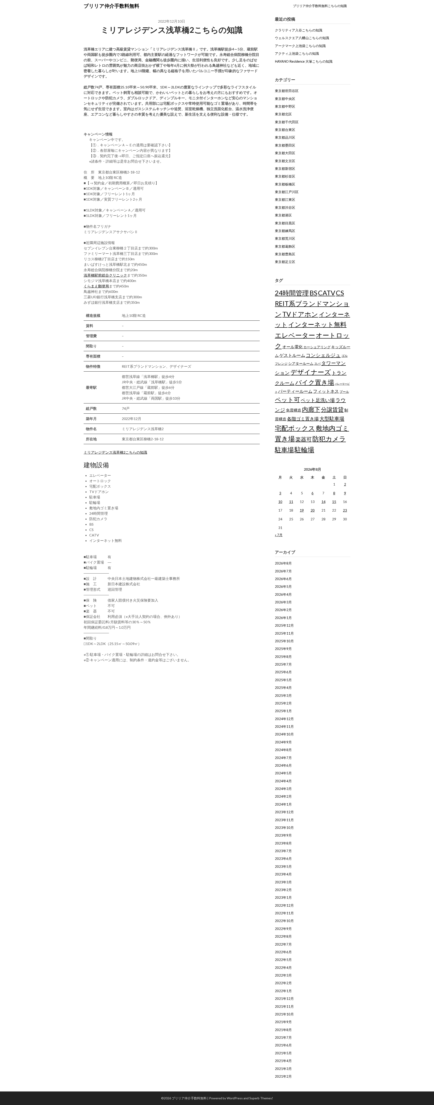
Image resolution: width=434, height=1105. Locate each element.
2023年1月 (283, 897)
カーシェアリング (316, 347)
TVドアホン (300, 314)
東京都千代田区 (287, 122)
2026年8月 (283, 563)
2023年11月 (284, 820)
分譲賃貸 (332, 409)
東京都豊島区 (285, 254)
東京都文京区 (285, 161)
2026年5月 (283, 586)
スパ (317, 363)
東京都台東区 (285, 130)
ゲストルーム (292, 355)
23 (345, 510)
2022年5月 (283, 960)
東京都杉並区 (285, 176)
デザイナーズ (310, 372)
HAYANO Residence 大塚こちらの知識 (304, 61)
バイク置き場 (314, 382)
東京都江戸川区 (287, 192)
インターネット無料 (317, 324)
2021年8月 (283, 1030)
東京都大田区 (285, 153)
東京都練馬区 (285, 231)
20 (313, 510)
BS (313, 293)
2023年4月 (283, 874)
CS (340, 293)
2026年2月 (283, 610)
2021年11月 (284, 1006)
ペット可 (287, 399)
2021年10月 (284, 1014)
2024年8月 (283, 750)
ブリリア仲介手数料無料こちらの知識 (320, 6)
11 (291, 502)
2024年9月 (283, 742)
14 (323, 502)
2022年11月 (284, 913)
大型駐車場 (331, 418)
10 (280, 502)
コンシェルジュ (323, 355)
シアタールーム (301, 363)
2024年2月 (283, 796)
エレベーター (295, 335)
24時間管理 (292, 293)
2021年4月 (283, 1061)
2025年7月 (283, 664)
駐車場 (284, 449)
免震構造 (293, 410)
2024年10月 (284, 734)
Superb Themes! (261, 1098)
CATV (326, 293)
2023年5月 (283, 866)
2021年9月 (283, 1022)
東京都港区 (283, 215)
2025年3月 (283, 695)
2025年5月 (283, 680)
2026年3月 (283, 602)
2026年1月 (283, 618)
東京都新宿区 (285, 168)
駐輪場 (304, 449)
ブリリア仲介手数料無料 (111, 6)
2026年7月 (283, 571)
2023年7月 (283, 851)
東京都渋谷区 (285, 207)
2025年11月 (284, 633)
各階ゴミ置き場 (303, 418)
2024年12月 (284, 719)
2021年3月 (283, 1069)
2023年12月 (284, 812)
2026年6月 (283, 579)
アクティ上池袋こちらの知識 (297, 53)
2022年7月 (283, 944)
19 (302, 510)
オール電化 (292, 346)
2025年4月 (283, 687)
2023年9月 (283, 835)
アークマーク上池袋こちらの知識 (300, 46)
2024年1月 (283, 804)
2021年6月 (283, 1045)
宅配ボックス (295, 428)
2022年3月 (283, 975)
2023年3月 (283, 882)
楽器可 (303, 439)
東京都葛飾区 (285, 246)
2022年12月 (284, 905)
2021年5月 (283, 1053)
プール (344, 392)
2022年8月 (283, 936)
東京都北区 (283, 114)
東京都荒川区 (285, 238)
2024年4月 (283, 781)
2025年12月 (284, 625)
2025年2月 (283, 703)
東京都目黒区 (285, 223)
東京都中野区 (285, 106)
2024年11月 (284, 726)
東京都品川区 (285, 137)
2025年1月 (283, 711)
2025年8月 (283, 656)
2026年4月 (283, 594)
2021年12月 (284, 998)
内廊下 (311, 409)
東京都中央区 (285, 99)
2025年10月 (284, 641)
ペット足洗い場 (318, 400)
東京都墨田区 (285, 145)
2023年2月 (283, 890)
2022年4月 (283, 967)
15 (334, 502)
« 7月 (279, 535)
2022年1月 (283, 991)
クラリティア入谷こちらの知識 (298, 30)
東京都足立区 (285, 262)
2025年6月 (283, 672)
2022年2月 (283, 983)
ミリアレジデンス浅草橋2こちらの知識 (115, 452)
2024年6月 (283, 765)
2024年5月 (283, 773)
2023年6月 (283, 858)
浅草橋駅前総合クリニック (105, 275)
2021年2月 (283, 1076)
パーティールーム (295, 391)
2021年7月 (283, 1037)
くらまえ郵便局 (96, 286)
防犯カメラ (329, 439)
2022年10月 (284, 921)
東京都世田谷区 (287, 91)
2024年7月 (283, 758)
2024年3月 (283, 789)
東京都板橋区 (285, 184)
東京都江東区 (285, 199)
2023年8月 (283, 843)
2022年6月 (283, 952)
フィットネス (326, 391)
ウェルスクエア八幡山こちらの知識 (302, 38)
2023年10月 (284, 827)
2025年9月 (283, 649)
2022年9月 (283, 929)
